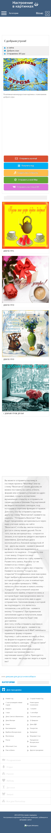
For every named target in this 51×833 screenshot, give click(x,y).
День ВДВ (33, 724)
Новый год (9, 698)
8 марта (8, 709)
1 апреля (33, 709)
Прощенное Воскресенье (34, 741)
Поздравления (14, 760)
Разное (10, 774)
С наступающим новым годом (14, 704)
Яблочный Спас (11, 746)
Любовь (10, 781)
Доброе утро (13, 51)
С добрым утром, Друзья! (13, 413)
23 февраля (34, 720)
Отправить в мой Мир (28, 180)
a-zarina (10, 48)
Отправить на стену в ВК (28, 187)
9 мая (8, 724)
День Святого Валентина (14, 716)
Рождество (34, 728)
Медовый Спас (35, 736)
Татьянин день (35, 716)
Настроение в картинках (12, 817)
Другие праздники (36, 750)
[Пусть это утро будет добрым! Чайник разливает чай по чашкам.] (25, 225)
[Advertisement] (25, 25)
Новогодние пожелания (34, 704)
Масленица (10, 736)
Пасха (8, 740)
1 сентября (34, 712)
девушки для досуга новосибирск (21, 677)
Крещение (33, 732)
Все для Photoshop (16, 801)
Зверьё (10, 794)
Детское (11, 788)
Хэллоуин (33, 746)
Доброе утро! (8, 305)
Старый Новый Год (36, 698)
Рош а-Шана (10, 750)
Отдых (10, 767)
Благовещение (11, 728)
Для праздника (14, 690)
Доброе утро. (8, 251)
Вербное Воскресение (13, 732)
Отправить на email (28, 159)
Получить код (27, 166)
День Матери (10, 720)
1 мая (8, 712)
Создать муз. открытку (27, 173)
